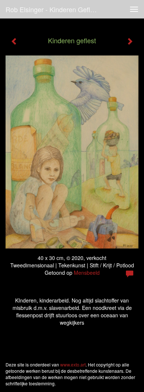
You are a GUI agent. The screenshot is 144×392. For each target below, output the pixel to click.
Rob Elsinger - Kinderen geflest (52, 9)
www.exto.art (73, 364)
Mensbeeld (87, 272)
